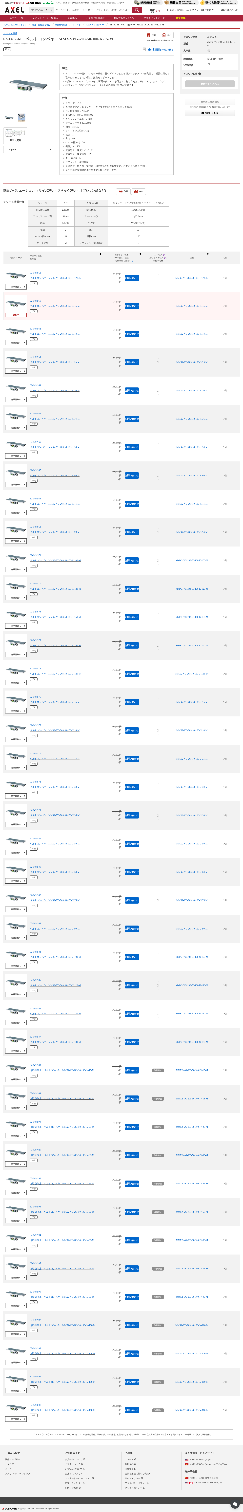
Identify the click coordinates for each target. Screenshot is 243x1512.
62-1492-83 (35, 923)
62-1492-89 (35, 1093)
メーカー (9, 1469)
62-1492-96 (35, 1292)
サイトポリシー (132, 1478)
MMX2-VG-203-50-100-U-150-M (192, 1013)
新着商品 (72, 18)
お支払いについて (73, 1469)
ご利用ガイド (72, 1453)
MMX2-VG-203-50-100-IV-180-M (191, 1410)
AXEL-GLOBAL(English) (201, 1459)
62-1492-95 (35, 1263)
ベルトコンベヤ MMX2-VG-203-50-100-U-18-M (55, 730)
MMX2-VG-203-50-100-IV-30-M (192, 1155)
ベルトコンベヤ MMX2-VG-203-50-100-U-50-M (55, 843)
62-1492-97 (35, 1320)
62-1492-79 (35, 810)
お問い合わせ (211, 113)
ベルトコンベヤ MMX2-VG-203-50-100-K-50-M (55, 447)
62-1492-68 (35, 498)
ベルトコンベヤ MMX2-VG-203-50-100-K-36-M (55, 419)
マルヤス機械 (10, 33)
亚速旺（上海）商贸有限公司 (204, 1478)
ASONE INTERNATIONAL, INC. (209, 1482)
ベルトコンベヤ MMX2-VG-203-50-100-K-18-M (55, 334)
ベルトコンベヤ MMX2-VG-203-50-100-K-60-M (55, 475)
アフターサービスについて (78, 1478)
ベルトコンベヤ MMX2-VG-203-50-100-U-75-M (55, 900)
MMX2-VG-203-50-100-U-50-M (191, 843)
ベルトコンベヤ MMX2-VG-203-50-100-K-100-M (55, 560)
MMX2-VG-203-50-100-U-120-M (192, 985)
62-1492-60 (35, 273)
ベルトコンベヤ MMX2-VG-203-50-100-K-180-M (55, 645)
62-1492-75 (35, 697)
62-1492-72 (35, 612)
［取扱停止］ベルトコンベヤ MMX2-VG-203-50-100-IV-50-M (62, 1212)
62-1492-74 (35, 668)
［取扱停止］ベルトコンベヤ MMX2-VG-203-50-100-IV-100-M (62, 1325)
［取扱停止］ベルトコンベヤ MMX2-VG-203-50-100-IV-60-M (62, 1240)
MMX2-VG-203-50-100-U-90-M (191, 929)
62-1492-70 (35, 555)
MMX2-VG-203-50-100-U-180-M (192, 1042)
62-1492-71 (35, 583)
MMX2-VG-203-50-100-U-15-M (191, 702)
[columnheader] (65, 258)
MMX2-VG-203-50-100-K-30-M (191, 390)
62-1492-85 (35, 980)
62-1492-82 (35, 895)
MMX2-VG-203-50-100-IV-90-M (192, 1297)
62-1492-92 (35, 1178)
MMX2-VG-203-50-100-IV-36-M (192, 1183)
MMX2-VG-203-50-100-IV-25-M (192, 1127)
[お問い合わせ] (229, 10)
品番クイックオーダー (155, 18)
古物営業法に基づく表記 (137, 1473)
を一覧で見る (161, 49)
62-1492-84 (35, 952)
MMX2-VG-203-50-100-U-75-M (191, 900)
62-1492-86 (35, 1008)
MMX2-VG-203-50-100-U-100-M (192, 957)
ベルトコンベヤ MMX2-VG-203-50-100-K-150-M (55, 617)
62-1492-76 (35, 725)
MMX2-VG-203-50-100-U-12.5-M (191, 674)
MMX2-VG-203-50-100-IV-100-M (191, 1325)
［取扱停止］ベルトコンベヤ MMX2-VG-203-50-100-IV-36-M (62, 1183)
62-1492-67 (35, 470)
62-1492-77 (35, 753)
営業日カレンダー (73, 1483)
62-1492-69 (35, 527)
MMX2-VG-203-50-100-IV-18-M (192, 1098)
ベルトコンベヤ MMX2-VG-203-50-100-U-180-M (55, 1042)
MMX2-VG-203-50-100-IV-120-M (191, 1353)
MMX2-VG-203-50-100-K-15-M (191, 306)
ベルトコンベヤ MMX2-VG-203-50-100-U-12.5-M (55, 674)
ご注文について (72, 1464)
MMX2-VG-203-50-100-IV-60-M (192, 1240)
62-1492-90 (35, 1122)
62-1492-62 (35, 329)
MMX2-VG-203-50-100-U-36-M (191, 815)
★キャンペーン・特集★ (45, 18)
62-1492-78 (35, 782)
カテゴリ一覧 (16, 18)
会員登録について (73, 1459)
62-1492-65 (35, 413)
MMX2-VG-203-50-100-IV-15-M (192, 1070)
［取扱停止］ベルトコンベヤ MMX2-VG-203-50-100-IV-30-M (62, 1155)
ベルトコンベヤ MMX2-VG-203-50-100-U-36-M (55, 815)
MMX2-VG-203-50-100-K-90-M (191, 532)
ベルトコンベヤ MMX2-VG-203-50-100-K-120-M (55, 589)
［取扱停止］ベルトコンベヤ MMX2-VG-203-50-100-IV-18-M (62, 1098)
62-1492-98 (35, 1348)
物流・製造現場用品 (41, 25)
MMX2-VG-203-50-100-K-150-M (192, 617)
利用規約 (129, 1464)
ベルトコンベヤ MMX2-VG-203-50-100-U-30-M (55, 787)
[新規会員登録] (175, 10)
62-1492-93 (35, 1206)
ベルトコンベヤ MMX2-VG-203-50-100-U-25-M (55, 759)
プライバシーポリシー (135, 1483)
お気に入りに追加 (210, 102)
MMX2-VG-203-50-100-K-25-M (191, 362)
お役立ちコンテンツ (124, 18)
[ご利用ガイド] (209, 10)
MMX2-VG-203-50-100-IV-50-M (192, 1212)
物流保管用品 (61, 25)
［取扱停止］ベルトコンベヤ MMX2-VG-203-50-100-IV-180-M (62, 1410)
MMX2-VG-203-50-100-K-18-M (191, 334)
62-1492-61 (35, 301)
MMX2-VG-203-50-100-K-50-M (191, 447)
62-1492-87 (35, 1037)
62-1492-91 (35, 1150)
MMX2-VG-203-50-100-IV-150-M (191, 1382)
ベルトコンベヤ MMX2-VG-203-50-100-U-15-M (55, 702)
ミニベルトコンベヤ (95, 25)
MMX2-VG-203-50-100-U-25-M (191, 759)
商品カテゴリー (12, 1459)
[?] (199, 74)
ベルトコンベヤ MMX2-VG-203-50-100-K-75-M (55, 504)
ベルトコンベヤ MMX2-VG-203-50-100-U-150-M (55, 1013)
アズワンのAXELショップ (14, 25)
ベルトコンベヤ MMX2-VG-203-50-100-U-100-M (55, 957)
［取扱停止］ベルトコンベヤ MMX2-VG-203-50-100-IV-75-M (62, 1268)
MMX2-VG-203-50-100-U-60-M (191, 872)
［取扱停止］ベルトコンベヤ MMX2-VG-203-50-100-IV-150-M (62, 1382)
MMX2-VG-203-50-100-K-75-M (191, 504)
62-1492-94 (35, 1235)
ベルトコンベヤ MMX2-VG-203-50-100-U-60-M (55, 872)
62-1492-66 (35, 442)
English (12, 149)
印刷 (154, 35)
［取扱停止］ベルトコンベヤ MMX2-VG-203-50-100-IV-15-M (62, 1070)
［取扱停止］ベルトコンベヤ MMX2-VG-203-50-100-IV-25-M (62, 1127)
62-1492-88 (35, 1065)
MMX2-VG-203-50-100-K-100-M (192, 560)
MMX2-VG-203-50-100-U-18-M (191, 730)
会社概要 (129, 1469)
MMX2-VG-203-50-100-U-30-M (191, 787)
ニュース (129, 1459)
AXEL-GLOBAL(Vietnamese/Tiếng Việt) (208, 1464)
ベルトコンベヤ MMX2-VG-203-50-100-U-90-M (55, 929)
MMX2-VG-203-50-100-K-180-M (192, 645)
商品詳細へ (16, 287)
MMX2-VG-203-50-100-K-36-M (191, 419)
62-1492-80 (35, 838)
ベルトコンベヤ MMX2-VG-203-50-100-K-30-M (55, 390)
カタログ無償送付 (95, 18)
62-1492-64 (35, 385)
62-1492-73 (35, 640)
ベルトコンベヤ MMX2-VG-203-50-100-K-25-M (55, 362)
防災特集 (180, 18)
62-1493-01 (35, 1405)
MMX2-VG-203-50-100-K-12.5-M (191, 278)
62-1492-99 (35, 1376)
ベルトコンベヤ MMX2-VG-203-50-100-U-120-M (55, 985)
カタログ (9, 1464)
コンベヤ (77, 25)
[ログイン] (192, 10)
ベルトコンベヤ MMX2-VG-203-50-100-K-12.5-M (55, 278)
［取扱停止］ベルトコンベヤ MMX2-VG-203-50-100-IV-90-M (62, 1297)
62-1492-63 (35, 357)
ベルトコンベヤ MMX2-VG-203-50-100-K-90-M (55, 532)
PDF (169, 35)
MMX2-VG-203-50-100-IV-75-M (192, 1268)
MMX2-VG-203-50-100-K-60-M (191, 475)
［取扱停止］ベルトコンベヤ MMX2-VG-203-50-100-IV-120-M (62, 1353)
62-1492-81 (35, 867)
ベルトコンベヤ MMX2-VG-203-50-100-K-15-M (55, 306)
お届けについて (72, 1473)
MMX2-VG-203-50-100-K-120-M (192, 589)
